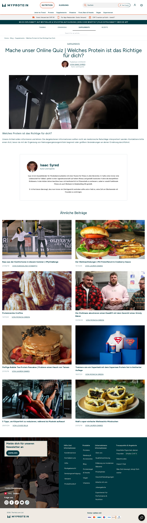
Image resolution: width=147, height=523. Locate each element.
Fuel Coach (125, 5)
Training (42, 27)
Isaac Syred (49, 165)
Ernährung (62, 27)
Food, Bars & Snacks (86, 12)
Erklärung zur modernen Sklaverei (104, 464)
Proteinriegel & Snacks (88, 471)
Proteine (86, 450)
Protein (51, 12)
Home (6, 38)
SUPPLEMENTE (73, 44)
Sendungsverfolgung (72, 473)
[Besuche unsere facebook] (11, 502)
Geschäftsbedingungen (104, 477)
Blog (11, 38)
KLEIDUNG (64, 5)
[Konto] (135, 5)
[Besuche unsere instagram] (6, 502)
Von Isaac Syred (77, 64)
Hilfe (66, 463)
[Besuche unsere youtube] (22, 502)
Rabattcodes (121, 459)
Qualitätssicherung (102, 458)
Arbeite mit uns (101, 482)
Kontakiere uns (70, 458)
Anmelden (12, 453)
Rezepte (105, 27)
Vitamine (72, 12)
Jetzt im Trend (40, 12)
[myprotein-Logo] (15, 5)
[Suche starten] (85, 5)
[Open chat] (27, 502)
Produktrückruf (70, 484)
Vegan (98, 12)
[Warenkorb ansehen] (141, 5)
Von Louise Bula (20, 425)
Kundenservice (70, 453)
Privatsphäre (100, 472)
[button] (141, 517)
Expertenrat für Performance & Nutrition (101, 496)
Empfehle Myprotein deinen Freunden (127, 452)
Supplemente (61, 12)
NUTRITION (47, 5)
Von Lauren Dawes (94, 266)
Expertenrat (108, 12)
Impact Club (121, 464)
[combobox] (106, 5)
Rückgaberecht (70, 468)
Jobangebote (100, 487)
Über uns (98, 453)
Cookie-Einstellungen (13, 488)
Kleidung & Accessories (88, 457)
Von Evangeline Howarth (24, 266)
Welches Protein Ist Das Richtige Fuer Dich (40, 38)
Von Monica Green (21, 317)
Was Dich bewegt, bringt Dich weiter (127, 471)
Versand (67, 479)
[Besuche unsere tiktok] (17, 502)
